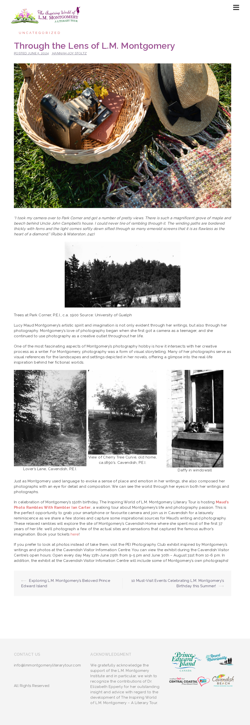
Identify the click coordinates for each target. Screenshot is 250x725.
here (75, 534)
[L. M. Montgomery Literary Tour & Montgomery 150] (46, 15)
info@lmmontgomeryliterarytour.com (47, 665)
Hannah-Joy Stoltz (69, 53)
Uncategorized (40, 33)
